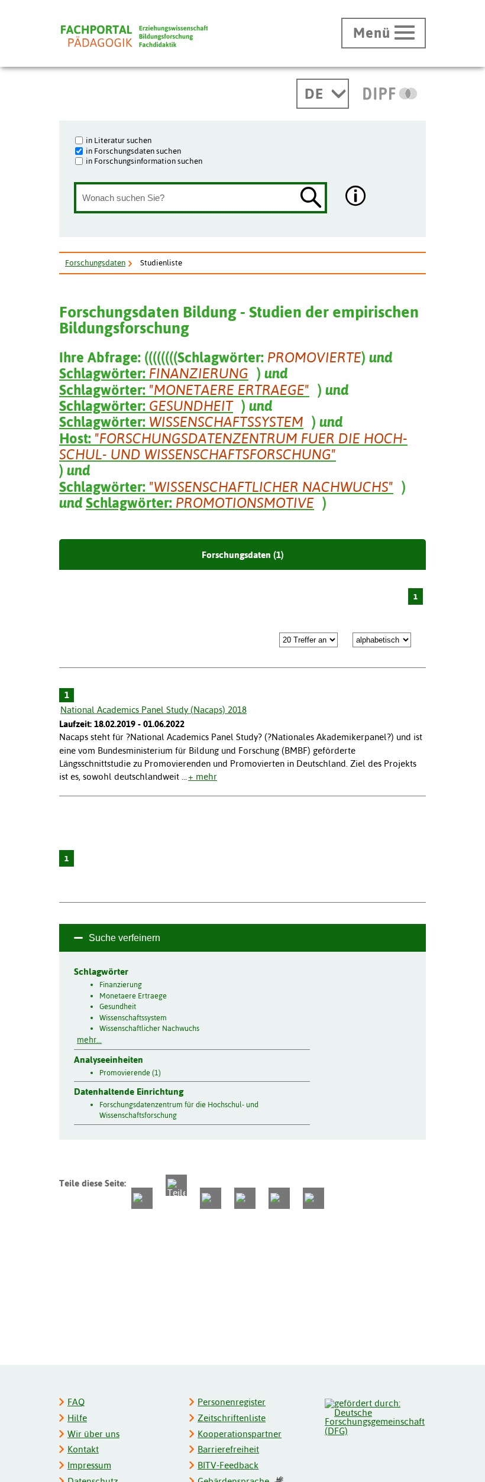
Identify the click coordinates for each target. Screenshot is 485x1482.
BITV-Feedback (228, 1465)
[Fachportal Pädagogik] (134, 36)
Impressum (89, 1465)
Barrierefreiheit (228, 1449)
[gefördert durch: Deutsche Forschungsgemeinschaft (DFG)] (375, 1415)
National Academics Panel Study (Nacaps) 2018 (153, 710)
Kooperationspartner (240, 1434)
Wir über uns (93, 1434)
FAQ (76, 1402)
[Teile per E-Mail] (279, 1198)
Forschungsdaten (95, 262)
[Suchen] (311, 198)
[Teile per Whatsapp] (210, 1198)
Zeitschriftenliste (232, 1418)
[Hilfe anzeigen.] (356, 197)
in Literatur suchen (118, 140)
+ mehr (202, 776)
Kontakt (83, 1449)
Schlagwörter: (153, 373)
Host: (233, 446)
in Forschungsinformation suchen (144, 161)
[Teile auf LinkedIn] (245, 1198)
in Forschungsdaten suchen (133, 150)
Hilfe (77, 1418)
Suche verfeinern (124, 938)
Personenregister (232, 1402)
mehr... (89, 1040)
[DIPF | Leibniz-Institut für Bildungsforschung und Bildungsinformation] (390, 93)
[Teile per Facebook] (142, 1198)
